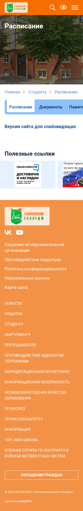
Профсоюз (15, 408)
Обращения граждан (41, 475)
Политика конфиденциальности (36, 268)
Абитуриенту (17, 334)
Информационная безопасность (37, 382)
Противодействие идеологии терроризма (34, 358)
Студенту (37, 91)
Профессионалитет (24, 419)
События (13, 314)
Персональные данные (27, 278)
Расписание (20, 107)
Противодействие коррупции (33, 259)
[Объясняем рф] (27, 174)
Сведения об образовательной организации (34, 247)
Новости (13, 303)
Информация (17, 429)
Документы (50, 107)
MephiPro (26, 501)
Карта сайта (16, 287)
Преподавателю (20, 345)
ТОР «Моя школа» (22, 440)
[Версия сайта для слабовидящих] (63, 7)
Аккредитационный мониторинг (37, 371)
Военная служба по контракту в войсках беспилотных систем (36, 453)
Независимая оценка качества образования (35, 395)
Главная (12, 91)
